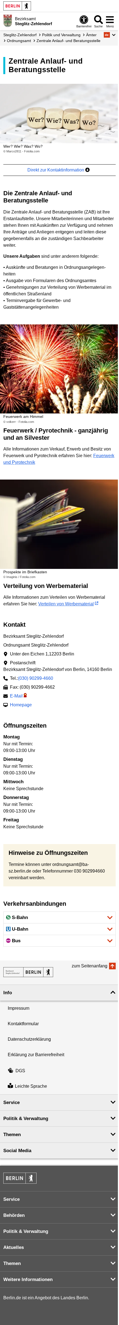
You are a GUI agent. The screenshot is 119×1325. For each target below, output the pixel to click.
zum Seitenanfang (89, 966)
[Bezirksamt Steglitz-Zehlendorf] (28, 972)
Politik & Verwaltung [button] (25, 1118)
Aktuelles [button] (13, 1247)
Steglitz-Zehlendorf (20, 35)
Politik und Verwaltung (61, 35)
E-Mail (16, 696)
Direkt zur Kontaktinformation (56, 170)
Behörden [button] (14, 1215)
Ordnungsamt (19, 40)
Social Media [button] (17, 1150)
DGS (20, 1070)
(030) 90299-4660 (35, 678)
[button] (110, 35)
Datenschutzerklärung (29, 1039)
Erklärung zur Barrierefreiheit (36, 1054)
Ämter (91, 35)
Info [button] (7, 992)
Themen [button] (12, 1134)
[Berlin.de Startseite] (17, 6)
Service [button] (11, 1102)
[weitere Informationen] (7, 20)
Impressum (18, 1008)
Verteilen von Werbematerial (66, 604)
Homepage (21, 704)
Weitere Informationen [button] (28, 1279)
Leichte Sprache (31, 1086)
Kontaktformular (23, 1023)
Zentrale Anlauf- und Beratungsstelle (68, 40)
